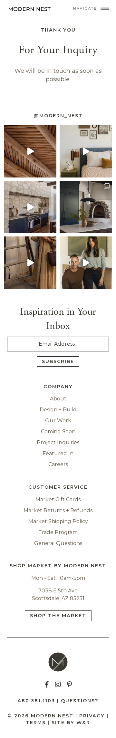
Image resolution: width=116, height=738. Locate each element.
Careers (58, 464)
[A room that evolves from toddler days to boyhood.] (86, 151)
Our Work (58, 420)
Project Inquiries (58, 442)
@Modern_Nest (58, 116)
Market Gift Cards (58, 499)
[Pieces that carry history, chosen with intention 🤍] (30, 262)
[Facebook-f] (47, 684)
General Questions (58, 543)
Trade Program (58, 532)
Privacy (92, 716)
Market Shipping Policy (58, 521)
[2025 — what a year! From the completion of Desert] (86, 262)
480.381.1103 (36, 701)
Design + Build (58, 410)
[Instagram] (58, 684)
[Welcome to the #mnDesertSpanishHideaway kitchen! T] (30, 207)
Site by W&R (71, 722)
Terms (36, 722)
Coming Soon (58, 431)
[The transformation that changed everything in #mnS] (30, 151)
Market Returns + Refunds (58, 510)
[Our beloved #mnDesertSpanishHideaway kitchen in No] (86, 207)
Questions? (80, 701)
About (58, 399)
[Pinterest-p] (69, 684)
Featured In (58, 453)
